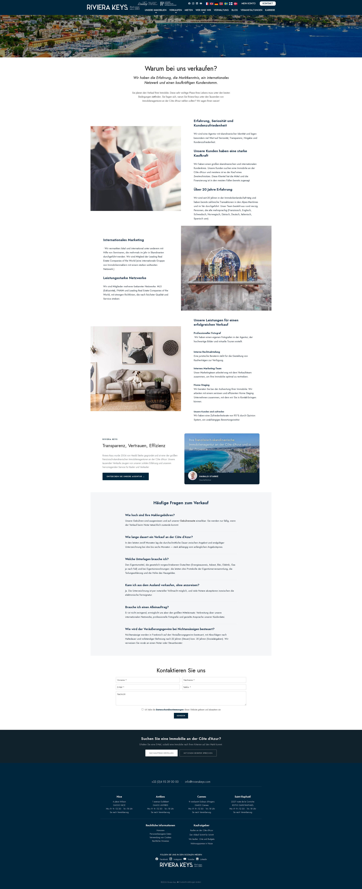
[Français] (206, 3)
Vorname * (122, 680)
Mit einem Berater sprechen (198, 753)
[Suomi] (230, 3)
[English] (211, 3)
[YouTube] (201, 3)
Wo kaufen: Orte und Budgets (202, 839)
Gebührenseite (187, 520)
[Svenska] (226, 3)
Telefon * (187, 687)
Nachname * (189, 680)
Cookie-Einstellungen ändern (190, 882)
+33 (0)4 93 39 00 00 (165, 782)
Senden (181, 715)
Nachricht (121, 694)
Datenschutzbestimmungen (170, 709)
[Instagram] (193, 3)
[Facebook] (189, 3)
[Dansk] (235, 3)
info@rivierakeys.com (197, 782)
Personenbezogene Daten (160, 833)
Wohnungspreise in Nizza (202, 843)
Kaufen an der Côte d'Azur (201, 830)
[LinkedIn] (197, 3)
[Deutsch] (216, 3)
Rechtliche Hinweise (160, 840)
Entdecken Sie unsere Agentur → (126, 476)
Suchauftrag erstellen (161, 753)
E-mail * (120, 687)
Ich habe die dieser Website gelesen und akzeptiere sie (183, 709)
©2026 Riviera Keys (168, 882)
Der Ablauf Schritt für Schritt (202, 834)
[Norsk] (221, 3)
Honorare (160, 830)
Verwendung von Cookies (160, 837)
